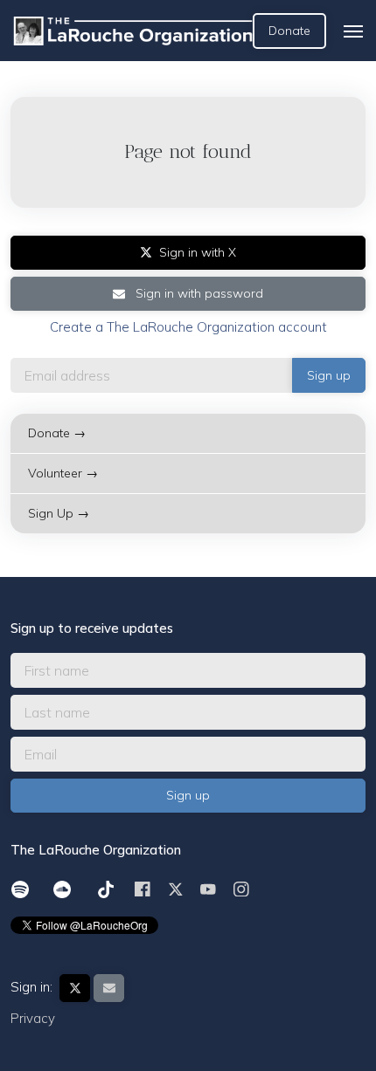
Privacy (32, 1018)
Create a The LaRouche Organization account (188, 327)
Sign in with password (197, 293)
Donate (289, 30)
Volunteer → (63, 473)
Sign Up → (58, 513)
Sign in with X (197, 252)
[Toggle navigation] (353, 31)
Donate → (57, 433)
